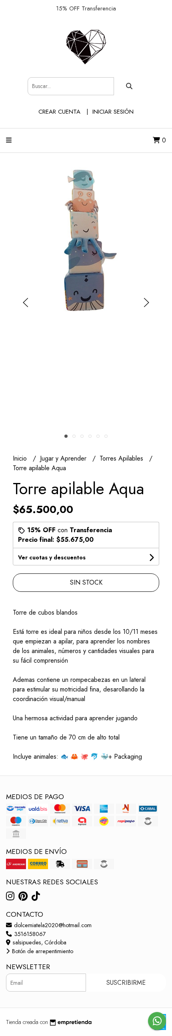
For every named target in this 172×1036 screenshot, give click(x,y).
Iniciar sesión (113, 111)
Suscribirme (126, 982)
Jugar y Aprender (64, 458)
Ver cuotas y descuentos (52, 557)
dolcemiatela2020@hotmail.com (52, 925)
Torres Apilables (122, 458)
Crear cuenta (59, 111)
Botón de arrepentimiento (41, 951)
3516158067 (29, 934)
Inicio (21, 458)
